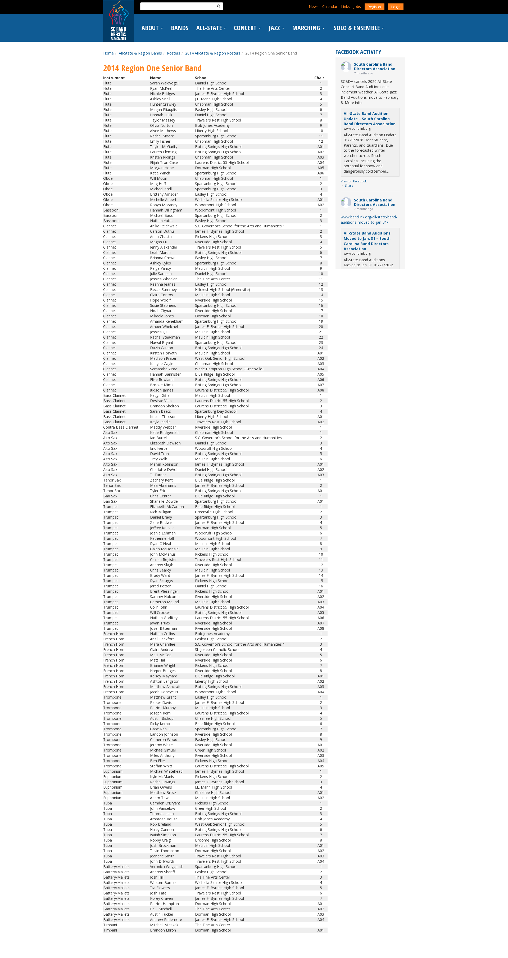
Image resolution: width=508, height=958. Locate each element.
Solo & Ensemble (356, 27)
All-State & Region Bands (140, 53)
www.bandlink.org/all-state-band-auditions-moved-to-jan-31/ (369, 219)
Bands (179, 27)
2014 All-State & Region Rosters (212, 53)
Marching (307, 27)
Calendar (329, 6)
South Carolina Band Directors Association (374, 66)
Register (375, 6)
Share (349, 185)
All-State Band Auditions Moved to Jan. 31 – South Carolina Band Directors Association (367, 241)
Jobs (357, 6)
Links (345, 6)
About (151, 27)
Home (108, 53)
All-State (209, 27)
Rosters (173, 53)
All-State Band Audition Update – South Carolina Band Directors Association (370, 118)
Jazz (275, 27)
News (314, 6)
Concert (246, 27)
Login (396, 6)
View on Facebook (354, 181)
